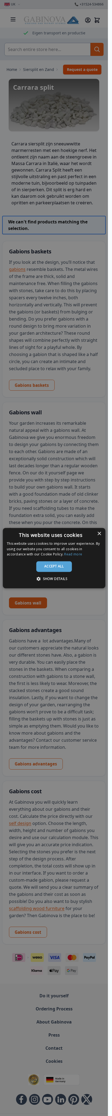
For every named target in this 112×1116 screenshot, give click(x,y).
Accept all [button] (54, 566)
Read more (73, 554)
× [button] (99, 534)
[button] (54, 578)
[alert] (54, 558)
